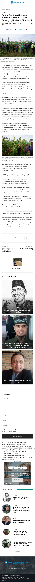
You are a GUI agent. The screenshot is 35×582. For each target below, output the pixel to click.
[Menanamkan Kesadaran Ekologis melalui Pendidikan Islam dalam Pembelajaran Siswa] (17, 332)
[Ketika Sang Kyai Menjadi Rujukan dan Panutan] (17, 297)
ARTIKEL (17, 307)
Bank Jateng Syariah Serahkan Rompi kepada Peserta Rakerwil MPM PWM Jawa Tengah (23, 544)
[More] (26, 29)
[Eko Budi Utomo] (3, 23)
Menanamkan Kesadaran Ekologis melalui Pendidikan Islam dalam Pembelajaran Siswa (17, 345)
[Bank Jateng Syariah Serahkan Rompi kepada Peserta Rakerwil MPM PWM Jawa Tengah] (6, 543)
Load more (17, 551)
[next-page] (6, 388)
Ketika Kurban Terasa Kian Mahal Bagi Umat (17, 381)
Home (3, 9)
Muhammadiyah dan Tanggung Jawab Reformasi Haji (8, 250)
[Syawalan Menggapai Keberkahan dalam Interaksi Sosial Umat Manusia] (6, 532)
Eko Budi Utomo (11, 23)
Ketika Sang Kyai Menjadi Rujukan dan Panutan (17, 311)
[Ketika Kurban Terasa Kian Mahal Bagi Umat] (17, 367)
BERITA (8, 9)
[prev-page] (3, 388)
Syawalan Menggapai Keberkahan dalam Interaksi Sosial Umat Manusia (22, 532)
